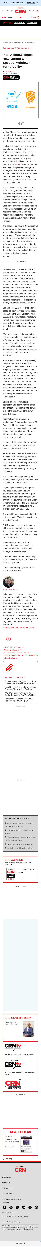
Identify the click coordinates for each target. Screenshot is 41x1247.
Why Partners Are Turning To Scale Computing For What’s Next (20, 694)
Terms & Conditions (9, 1216)
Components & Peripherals (15, 48)
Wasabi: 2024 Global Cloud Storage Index (20, 848)
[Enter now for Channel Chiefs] (12, 880)
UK (33, 11)
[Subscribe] (26, 1152)
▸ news (11, 42)
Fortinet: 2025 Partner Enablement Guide (19, 844)
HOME (5, 42)
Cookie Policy (7, 1222)
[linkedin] (10, 1207)
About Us (6, 1183)
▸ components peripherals (27, 42)
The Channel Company (12, 1199)
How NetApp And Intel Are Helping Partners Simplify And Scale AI (20, 688)
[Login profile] (38, 17)
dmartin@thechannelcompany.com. (19, 627)
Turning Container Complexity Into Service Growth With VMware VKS (20, 682)
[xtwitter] (17, 1207)
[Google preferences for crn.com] (11, 77)
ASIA (3, 11)
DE (29, 11)
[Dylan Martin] (8, 587)
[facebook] (4, 1207)
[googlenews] (29, 1207)
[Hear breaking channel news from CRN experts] (13, 1084)
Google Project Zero (12, 655)
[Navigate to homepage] (20, 13)
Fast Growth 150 (19, 23)
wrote (17, 164)
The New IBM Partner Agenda (11, 1023)
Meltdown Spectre (11, 650)
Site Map (17, 1222)
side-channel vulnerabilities (15, 653)
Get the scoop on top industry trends (19, 1054)
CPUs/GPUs (30, 655)
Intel (20, 647)
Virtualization (9, 658)
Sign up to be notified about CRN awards (18, 863)
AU (11, 11)
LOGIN (33, 17)
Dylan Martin (10, 71)
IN (8, 11)
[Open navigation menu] (4, 17)
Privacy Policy (23, 1216)
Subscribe (8, 1147)
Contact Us (7, 1188)
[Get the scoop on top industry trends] (13, 1064)
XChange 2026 (32, 23)
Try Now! (31, 3)
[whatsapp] (36, 1207)
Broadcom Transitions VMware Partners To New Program (19, 700)
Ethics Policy (8, 1194)
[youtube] (23, 1207)
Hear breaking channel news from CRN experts (20, 1073)
